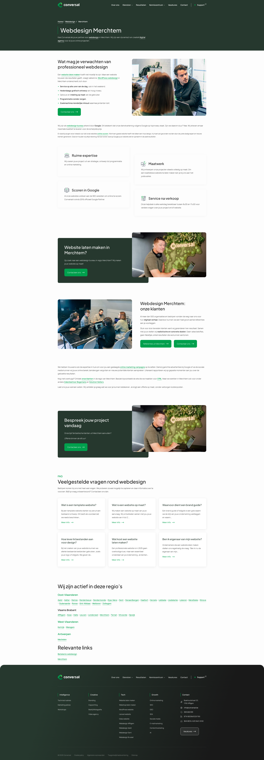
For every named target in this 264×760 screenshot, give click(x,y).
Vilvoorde (123, 615)
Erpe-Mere (112, 600)
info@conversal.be (191, 708)
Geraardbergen (132, 600)
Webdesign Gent (125, 732)
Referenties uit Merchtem (154, 344)
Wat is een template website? (78, 504)
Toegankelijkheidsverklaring (118, 755)
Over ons (115, 5)
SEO (151, 705)
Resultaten (141, 5)
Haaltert (144, 600)
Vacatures (172, 5)
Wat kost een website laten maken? (124, 541)
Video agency (93, 714)
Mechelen (62, 639)
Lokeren (183, 600)
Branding (91, 700)
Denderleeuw (85, 600)
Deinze (75, 600)
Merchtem (104, 615)
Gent (121, 600)
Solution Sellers (96, 382)
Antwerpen (64, 634)
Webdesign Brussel (126, 737)
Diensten (127, 5)
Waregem (70, 627)
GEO (151, 709)
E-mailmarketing (156, 723)
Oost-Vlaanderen (68, 594)
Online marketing (156, 700)
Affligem (61, 615)
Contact (184, 5)
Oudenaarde (64, 603)
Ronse (75, 603)
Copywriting (93, 705)
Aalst (60, 600)
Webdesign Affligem (126, 723)
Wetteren (96, 603)
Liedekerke (173, 600)
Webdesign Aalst (125, 728)
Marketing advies (64, 705)
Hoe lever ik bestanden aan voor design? (77, 541)
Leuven (83, 615)
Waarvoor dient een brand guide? (182, 504)
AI (150, 732)
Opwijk (132, 615)
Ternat (114, 615)
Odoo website (124, 719)
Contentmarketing (157, 728)
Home (60, 21)
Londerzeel (93, 615)
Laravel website (125, 714)
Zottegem (107, 603)
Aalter (67, 600)
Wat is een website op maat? (129, 504)
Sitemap (134, 755)
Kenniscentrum (156, 5)
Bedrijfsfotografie (95, 709)
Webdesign (70, 21)
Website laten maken (127, 700)
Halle (75, 615)
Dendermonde (99, 600)
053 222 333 (188, 712)
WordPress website (126, 709)
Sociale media (155, 719)
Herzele (153, 600)
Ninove (203, 600)
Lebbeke (162, 600)
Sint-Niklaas (85, 603)
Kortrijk (61, 627)
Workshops (62, 709)
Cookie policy (79, 755)
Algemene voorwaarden (96, 755)
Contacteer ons (67, 112)
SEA (151, 714)
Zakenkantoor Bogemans (75, 382)
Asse (69, 615)
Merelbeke (193, 600)
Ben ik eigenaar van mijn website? (182, 539)
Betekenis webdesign (67, 654)
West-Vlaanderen (68, 621)
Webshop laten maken (127, 705)
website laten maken (70, 74)
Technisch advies (64, 700)
